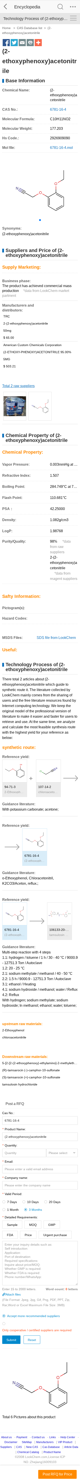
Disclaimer (10, 1442)
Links (52, 1437)
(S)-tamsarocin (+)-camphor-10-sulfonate (31, 1077)
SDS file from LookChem (56, 638)
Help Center (67, 1437)
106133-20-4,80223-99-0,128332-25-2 (59, 929)
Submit (11, 1340)
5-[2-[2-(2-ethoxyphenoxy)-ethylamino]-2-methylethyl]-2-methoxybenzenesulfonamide (40, 1063)
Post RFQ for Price (57, 1474)
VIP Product (65, 1442)
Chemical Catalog (28, 1452)
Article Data (71, 1447)
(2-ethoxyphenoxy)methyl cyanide (34, 860)
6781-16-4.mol (61, 148)
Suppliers (6, 1447)
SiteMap (27, 1442)
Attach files (13, 1294)
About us (6, 1437)
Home (6, 28)
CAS (19, 1447)
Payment (21, 1437)
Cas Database (51, 1447)
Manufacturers (45, 1442)
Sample (12, 1225)
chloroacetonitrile (48, 792)
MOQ (33, 1225)
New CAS (32, 1447)
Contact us (38, 1437)
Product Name (52, 1452)
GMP (51, 1225)
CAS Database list (29, 28)
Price (28, 1235)
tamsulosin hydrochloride (59, 935)
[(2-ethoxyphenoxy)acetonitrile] (14, 406)
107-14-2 (44, 787)
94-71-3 (10, 787)
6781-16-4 (31, 855)
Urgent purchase (55, 1235)
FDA (10, 1235)
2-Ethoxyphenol (14, 792)
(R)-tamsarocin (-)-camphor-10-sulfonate (31, 1070)
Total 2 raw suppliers (18, 386)
